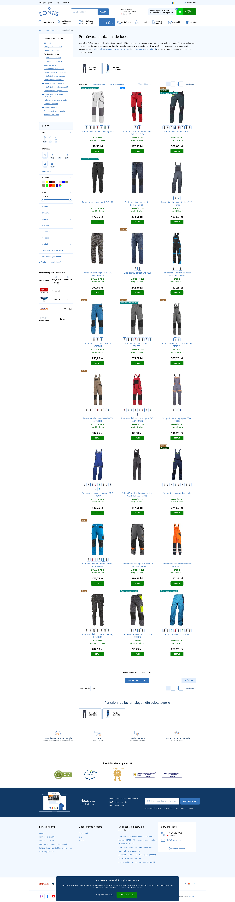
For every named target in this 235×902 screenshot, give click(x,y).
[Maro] (103, 485)
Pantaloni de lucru (51, 54)
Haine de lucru (50, 30)
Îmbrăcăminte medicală (54, 79)
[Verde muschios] (105, 630)
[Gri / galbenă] (139, 630)
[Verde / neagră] (105, 127)
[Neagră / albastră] (180, 269)
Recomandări (83, 84)
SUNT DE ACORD (126, 894)
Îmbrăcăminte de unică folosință (53, 95)
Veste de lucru (50, 65)
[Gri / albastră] (143, 630)
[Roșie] (179, 127)
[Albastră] (175, 127)
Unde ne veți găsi (178, 848)
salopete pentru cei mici (146, 49)
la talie (94, 49)
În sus (189, 680)
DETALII (97, 151)
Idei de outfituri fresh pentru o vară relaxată (136, 862)
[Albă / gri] (101, 127)
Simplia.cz (191, 896)
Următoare (190, 84)
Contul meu (191, 3)
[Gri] (171, 127)
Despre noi (83, 833)
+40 (128, 11)
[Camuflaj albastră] (143, 339)
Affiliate (82, 840)
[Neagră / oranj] (94, 127)
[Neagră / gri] (90, 127)
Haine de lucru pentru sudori (56, 100)
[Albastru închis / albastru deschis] (110, 485)
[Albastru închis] (182, 127)
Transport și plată (45, 3)
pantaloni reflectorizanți (118, 49)
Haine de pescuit (51, 104)
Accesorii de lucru (51, 115)
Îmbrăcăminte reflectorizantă (56, 87)
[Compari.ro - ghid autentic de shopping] (63, 774)
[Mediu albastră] (99, 489)
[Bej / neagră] (139, 339)
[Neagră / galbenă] (177, 269)
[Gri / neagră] (135, 127)
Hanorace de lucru (51, 50)
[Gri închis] (190, 127)
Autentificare (190, 801)
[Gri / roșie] (124, 410)
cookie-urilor (138, 885)
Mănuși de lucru (51, 107)
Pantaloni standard (53, 57)
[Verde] (186, 127)
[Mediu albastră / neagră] (101, 339)
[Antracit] (101, 630)
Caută (103, 12)
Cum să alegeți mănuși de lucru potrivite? (135, 836)
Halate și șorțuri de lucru (54, 83)
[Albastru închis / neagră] (146, 339)
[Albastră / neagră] (108, 127)
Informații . (169, 808)
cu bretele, (103, 49)
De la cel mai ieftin (99, 84)
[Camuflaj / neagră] (107, 560)
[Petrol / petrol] (128, 410)
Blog (57, 3)
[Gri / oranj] (173, 410)
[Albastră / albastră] (86, 127)
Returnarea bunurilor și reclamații (53, 844)
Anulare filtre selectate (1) (51, 262)
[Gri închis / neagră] (97, 339)
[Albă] (168, 127)
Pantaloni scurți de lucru (54, 68)
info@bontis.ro (174, 840)
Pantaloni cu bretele (54, 61)
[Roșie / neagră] (97, 127)
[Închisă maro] (97, 630)
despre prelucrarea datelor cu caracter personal (173, 808)
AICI (111, 895)
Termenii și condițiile (47, 837)
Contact (66, 3)
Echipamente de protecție (54, 111)
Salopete (47, 43)
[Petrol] (108, 630)
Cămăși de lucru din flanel (55, 72)
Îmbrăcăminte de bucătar (54, 76)
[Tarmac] (190, 630)
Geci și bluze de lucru (53, 46)
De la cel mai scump (117, 84)
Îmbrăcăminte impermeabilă (56, 91)
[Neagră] (164, 127)
